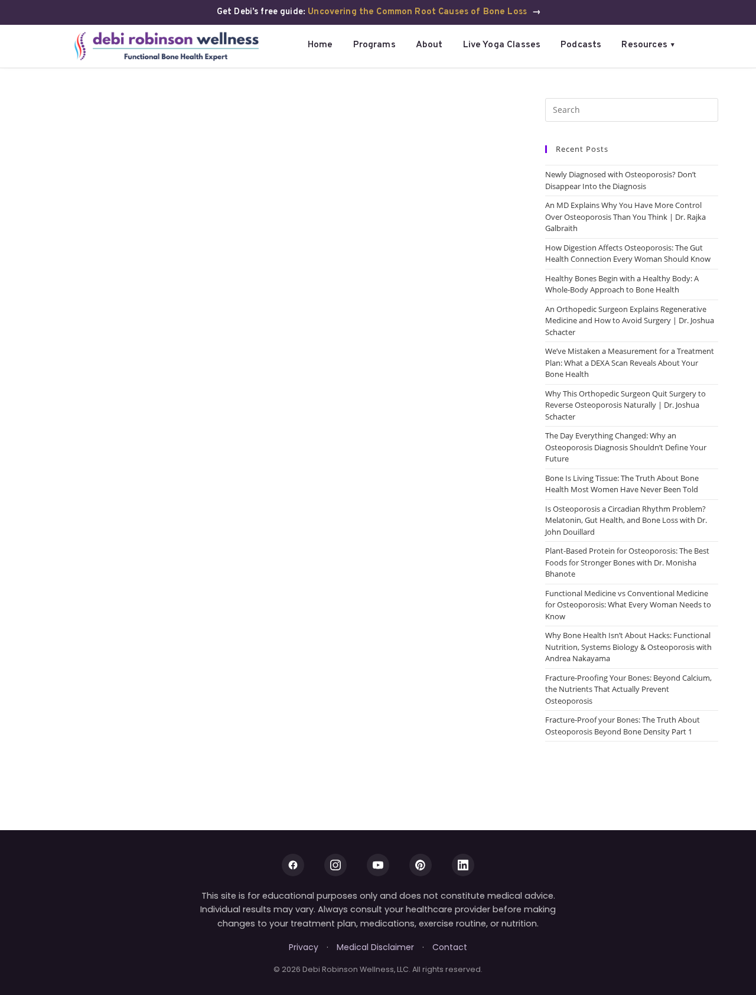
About (429, 45)
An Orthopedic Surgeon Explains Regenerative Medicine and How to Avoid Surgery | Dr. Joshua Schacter (629, 320)
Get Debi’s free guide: (379, 12)
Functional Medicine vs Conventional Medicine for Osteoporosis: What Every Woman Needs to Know (628, 605)
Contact (449, 947)
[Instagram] (335, 865)
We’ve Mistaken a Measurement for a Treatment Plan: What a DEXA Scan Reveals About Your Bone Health (629, 362)
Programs (374, 45)
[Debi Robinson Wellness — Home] (166, 46)
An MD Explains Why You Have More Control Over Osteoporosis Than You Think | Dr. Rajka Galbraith (625, 216)
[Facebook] (293, 865)
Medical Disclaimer (375, 947)
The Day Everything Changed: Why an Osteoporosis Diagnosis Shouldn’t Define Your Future (625, 447)
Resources (647, 45)
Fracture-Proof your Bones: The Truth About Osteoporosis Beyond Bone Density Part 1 (622, 725)
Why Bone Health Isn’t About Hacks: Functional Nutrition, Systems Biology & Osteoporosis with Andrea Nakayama (628, 647)
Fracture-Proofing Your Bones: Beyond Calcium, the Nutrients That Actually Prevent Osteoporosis (628, 689)
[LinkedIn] (463, 865)
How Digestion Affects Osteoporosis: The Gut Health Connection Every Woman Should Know (628, 253)
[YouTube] (378, 865)
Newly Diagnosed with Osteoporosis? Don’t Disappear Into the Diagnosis (620, 180)
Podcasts (581, 45)
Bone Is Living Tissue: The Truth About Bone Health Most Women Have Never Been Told (622, 484)
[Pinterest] (420, 865)
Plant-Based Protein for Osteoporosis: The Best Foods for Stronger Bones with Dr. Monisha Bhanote (627, 562)
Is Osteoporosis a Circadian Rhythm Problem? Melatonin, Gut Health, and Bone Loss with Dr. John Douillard (626, 520)
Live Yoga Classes (502, 45)
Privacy (303, 947)
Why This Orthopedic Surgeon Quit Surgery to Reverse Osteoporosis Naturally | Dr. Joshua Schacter (625, 405)
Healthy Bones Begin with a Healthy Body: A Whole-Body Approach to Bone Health (622, 284)
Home (320, 45)
